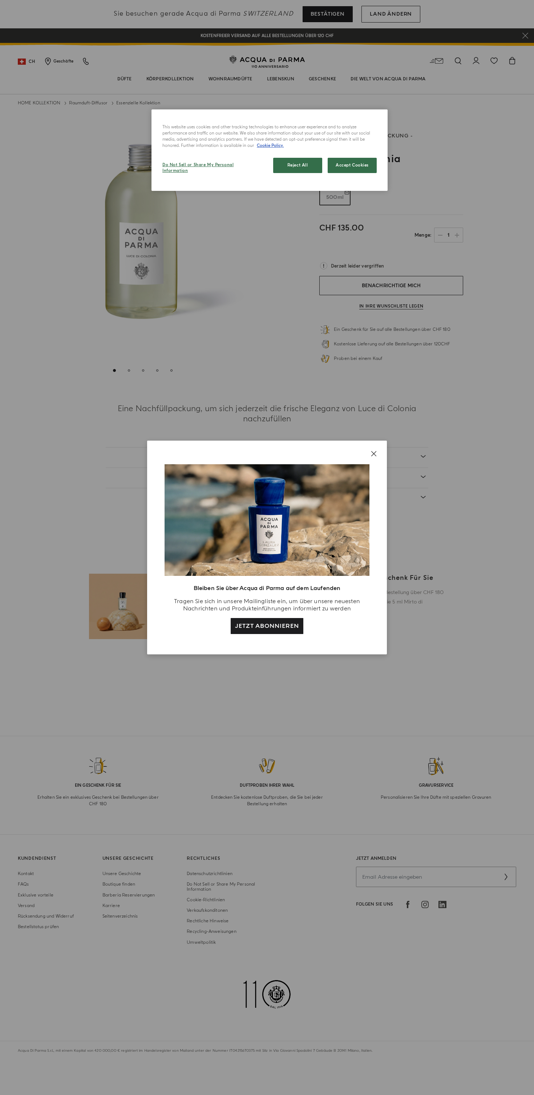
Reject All (297, 165)
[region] (269, 150)
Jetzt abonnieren (267, 626)
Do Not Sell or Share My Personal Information (198, 167)
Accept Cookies (352, 165)
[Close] (373, 453)
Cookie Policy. (270, 145)
